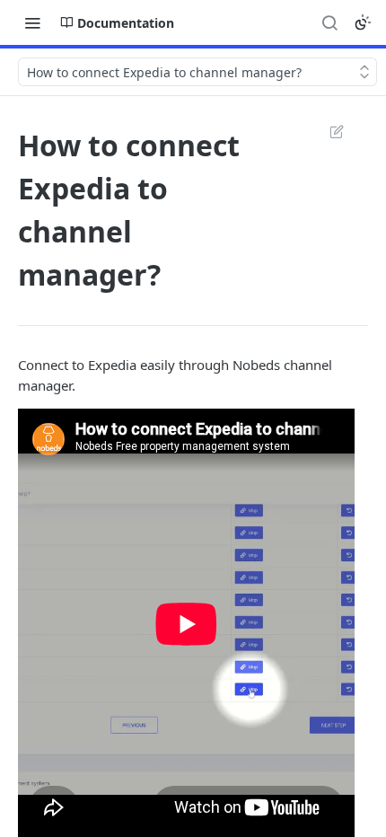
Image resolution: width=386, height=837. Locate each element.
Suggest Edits (327, 131)
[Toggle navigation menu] (32, 22)
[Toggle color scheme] (362, 22)
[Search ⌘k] (329, 22)
